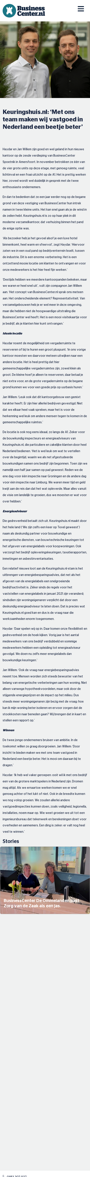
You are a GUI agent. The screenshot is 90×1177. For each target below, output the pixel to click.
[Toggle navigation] (77, 6)
